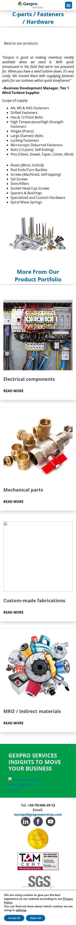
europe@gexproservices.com (38, 814)
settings (21, 910)
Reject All (35, 918)
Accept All (14, 918)
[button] (68, 5)
